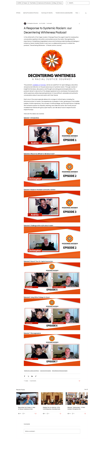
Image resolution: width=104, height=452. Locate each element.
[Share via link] (35, 376)
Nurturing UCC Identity (47, 12)
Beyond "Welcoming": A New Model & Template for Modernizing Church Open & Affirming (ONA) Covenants (76, 408)
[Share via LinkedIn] (32, 376)
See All (86, 389)
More (77, 12)
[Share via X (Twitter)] (28, 376)
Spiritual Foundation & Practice (30, 12)
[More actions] (79, 23)
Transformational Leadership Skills (64, 12)
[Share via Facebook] (24, 376)
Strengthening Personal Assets (59, 370)
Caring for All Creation (45, 370)
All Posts (18, 12)
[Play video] (52, 135)
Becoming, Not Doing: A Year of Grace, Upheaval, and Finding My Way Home (26, 408)
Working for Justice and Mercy (31, 370)
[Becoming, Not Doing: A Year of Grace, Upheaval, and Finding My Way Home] (27, 398)
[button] (86, 13)
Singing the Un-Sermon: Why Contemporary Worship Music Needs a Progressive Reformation (52, 408)
